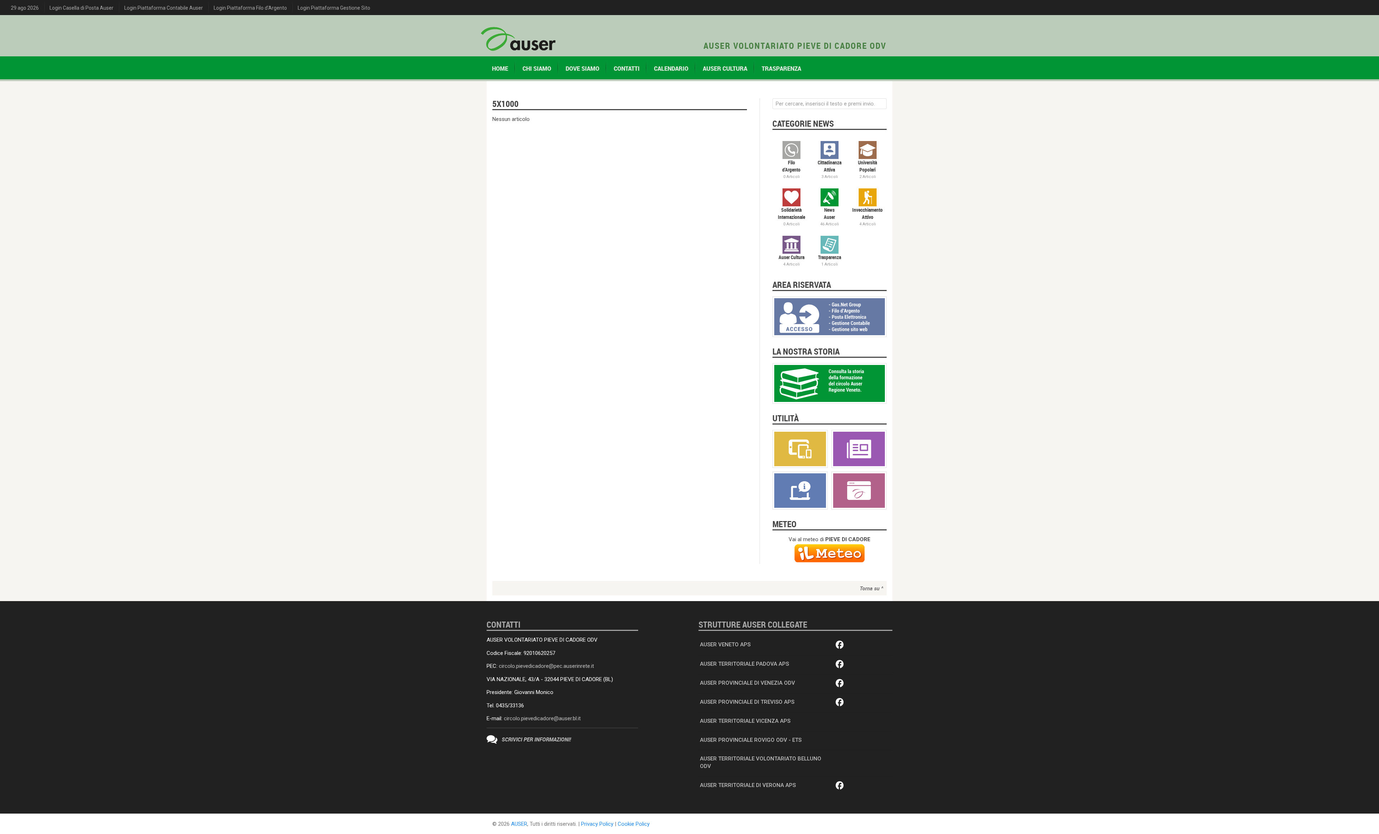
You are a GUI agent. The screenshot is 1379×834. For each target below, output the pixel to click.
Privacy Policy (597, 824)
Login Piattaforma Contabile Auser (163, 8)
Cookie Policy (634, 824)
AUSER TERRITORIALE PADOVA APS (744, 664)
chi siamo (537, 68)
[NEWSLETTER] (859, 448)
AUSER (519, 824)
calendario (671, 68)
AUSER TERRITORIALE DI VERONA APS (748, 785)
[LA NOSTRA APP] (800, 448)
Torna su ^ (871, 588)
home (500, 68)
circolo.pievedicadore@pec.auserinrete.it (546, 666)
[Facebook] (840, 645)
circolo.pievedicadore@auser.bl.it (542, 718)
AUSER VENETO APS (725, 644)
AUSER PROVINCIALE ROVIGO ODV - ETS (751, 740)
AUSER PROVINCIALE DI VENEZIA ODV (747, 683)
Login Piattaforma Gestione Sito (334, 8)
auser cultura (725, 68)
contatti (627, 68)
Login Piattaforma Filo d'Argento (250, 8)
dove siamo (582, 68)
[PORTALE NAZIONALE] (859, 490)
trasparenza (781, 68)
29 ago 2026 (25, 8)
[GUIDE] (800, 490)
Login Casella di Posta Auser (81, 8)
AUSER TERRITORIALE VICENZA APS (745, 721)
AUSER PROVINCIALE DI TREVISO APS (747, 702)
